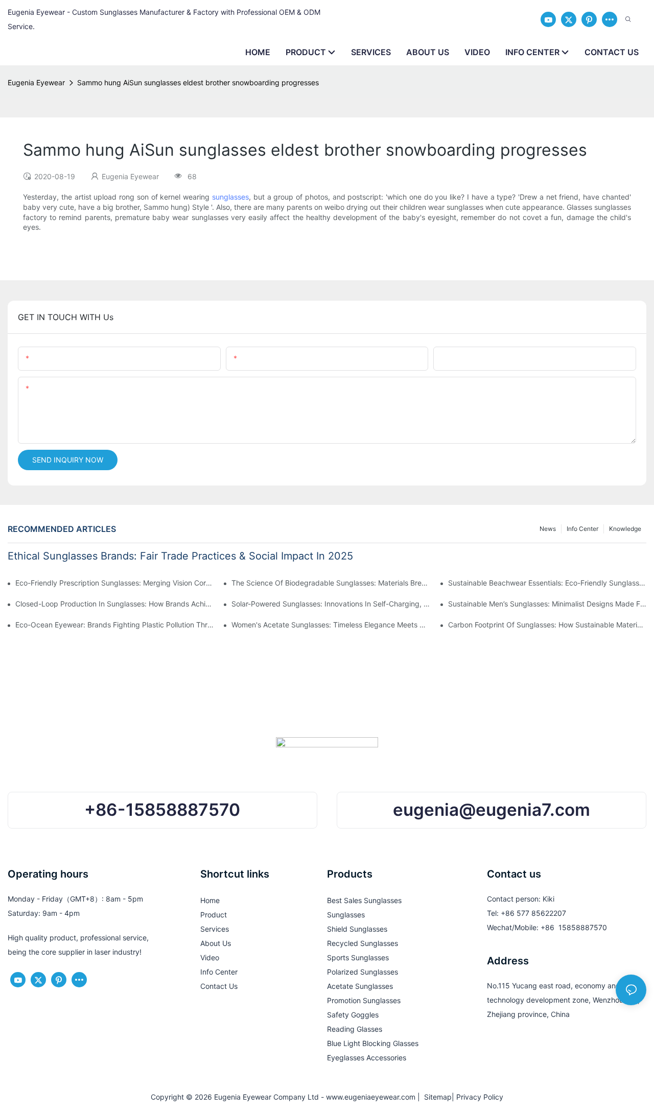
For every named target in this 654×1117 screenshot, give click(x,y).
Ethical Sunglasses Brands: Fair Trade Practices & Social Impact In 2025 (180, 556)
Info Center (582, 528)
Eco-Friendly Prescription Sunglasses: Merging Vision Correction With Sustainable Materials (114, 582)
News (548, 528)
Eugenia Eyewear (36, 82)
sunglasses (230, 196)
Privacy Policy (479, 1096)
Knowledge (625, 528)
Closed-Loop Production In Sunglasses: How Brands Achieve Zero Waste (114, 603)
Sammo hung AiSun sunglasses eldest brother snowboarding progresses (198, 82)
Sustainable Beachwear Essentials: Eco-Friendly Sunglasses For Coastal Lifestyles (547, 582)
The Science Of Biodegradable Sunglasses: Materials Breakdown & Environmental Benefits (330, 582)
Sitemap (436, 1096)
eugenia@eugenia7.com (491, 809)
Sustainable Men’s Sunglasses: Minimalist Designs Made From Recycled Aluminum (547, 603)
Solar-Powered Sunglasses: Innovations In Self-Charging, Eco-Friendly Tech (330, 603)
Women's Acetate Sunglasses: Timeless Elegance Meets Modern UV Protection (330, 624)
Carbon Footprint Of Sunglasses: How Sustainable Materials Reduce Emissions (547, 624)
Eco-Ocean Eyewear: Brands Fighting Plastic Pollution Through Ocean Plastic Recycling (114, 624)
